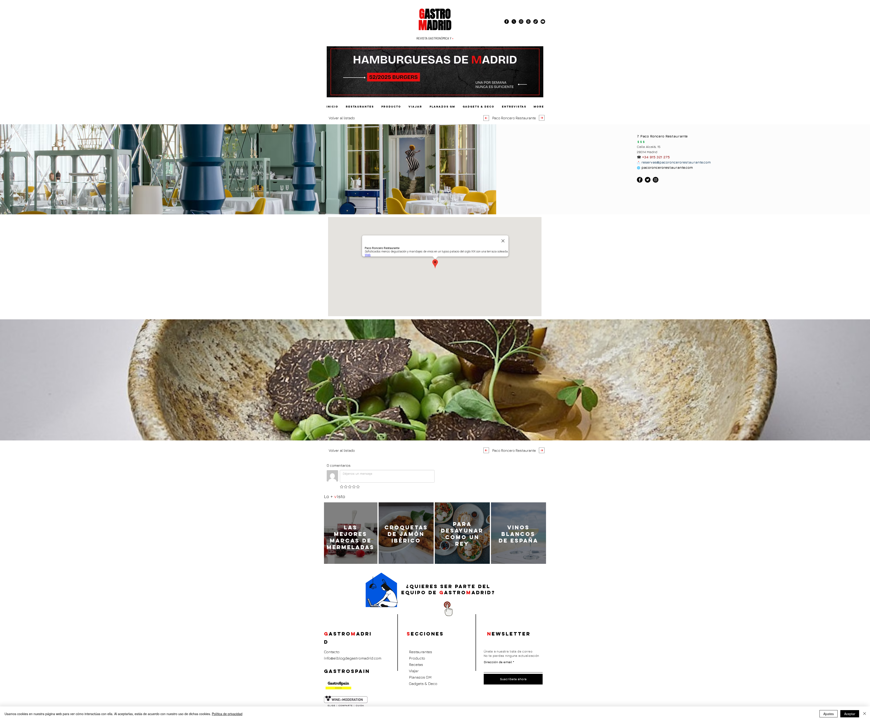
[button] (514, 117)
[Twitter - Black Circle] (647, 180)
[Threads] (528, 21)
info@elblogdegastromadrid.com (352, 658)
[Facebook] (506, 21)
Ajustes (828, 713)
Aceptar (849, 713)
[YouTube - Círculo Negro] (543, 21)
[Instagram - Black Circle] (521, 21)
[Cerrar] (864, 713)
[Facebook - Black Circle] (640, 180)
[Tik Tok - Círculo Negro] (535, 21)
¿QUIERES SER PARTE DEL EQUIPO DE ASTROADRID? (448, 589)
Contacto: (332, 652)
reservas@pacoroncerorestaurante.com (676, 162)
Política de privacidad (227, 713)
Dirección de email (498, 662)
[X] (514, 21)
